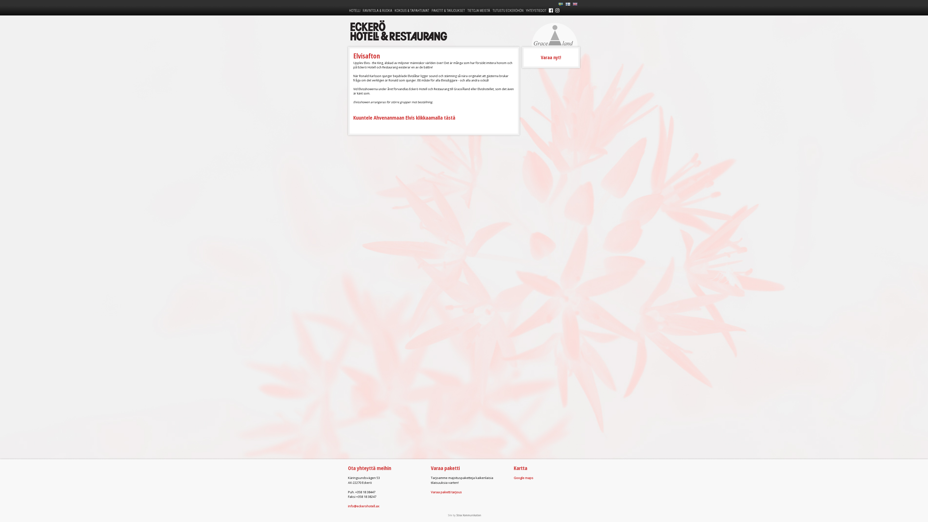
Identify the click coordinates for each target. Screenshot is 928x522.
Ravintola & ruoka (377, 11)
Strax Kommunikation (468, 515)
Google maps (523, 478)
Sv (560, 4)
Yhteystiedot (536, 11)
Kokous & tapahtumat (412, 11)
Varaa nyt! (551, 57)
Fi (568, 4)
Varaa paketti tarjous (446, 492)
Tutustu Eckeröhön (508, 11)
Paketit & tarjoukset (448, 11)
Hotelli (354, 11)
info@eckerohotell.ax (363, 506)
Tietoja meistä (478, 11)
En (575, 4)
